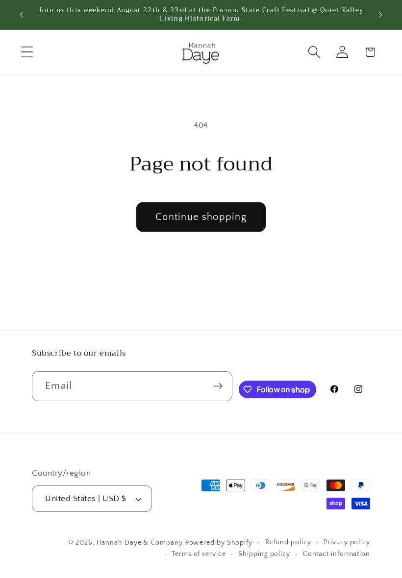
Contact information (336, 554)
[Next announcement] (380, 14)
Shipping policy (264, 554)
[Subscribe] (218, 386)
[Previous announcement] (21, 14)
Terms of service (199, 554)
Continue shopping (201, 217)
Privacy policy (347, 542)
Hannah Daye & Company (140, 543)
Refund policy (288, 542)
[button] (27, 52)
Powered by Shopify (218, 543)
